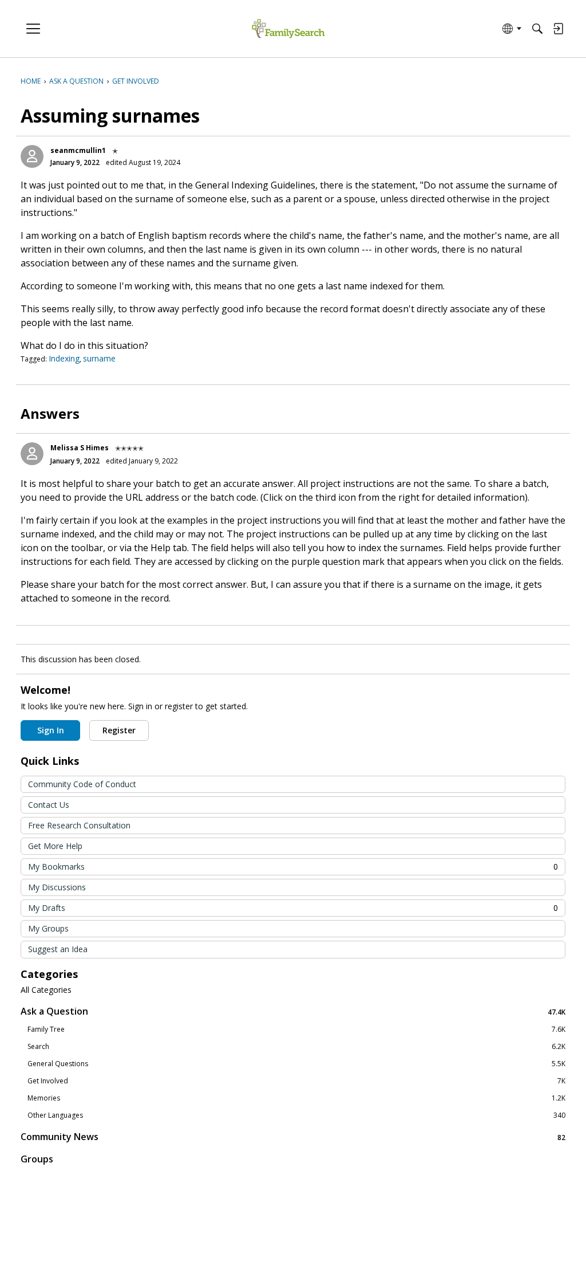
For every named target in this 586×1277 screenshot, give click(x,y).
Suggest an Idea (58, 949)
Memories (296, 1098)
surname (99, 358)
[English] (288, 28)
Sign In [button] (50, 730)
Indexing (64, 358)
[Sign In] (558, 28)
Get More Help (55, 845)
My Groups (48, 928)
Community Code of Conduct (82, 784)
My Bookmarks (293, 866)
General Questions (296, 1064)
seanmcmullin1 (78, 150)
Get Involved (296, 1081)
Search (296, 1047)
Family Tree (296, 1029)
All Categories (46, 990)
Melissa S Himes (79, 448)
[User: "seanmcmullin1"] (32, 156)
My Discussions (57, 887)
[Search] (537, 28)
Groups (37, 1159)
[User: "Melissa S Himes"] (32, 453)
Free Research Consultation (79, 825)
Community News (293, 1137)
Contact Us (48, 804)
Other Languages (296, 1115)
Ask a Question (293, 1011)
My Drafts (293, 907)
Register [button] (119, 730)
